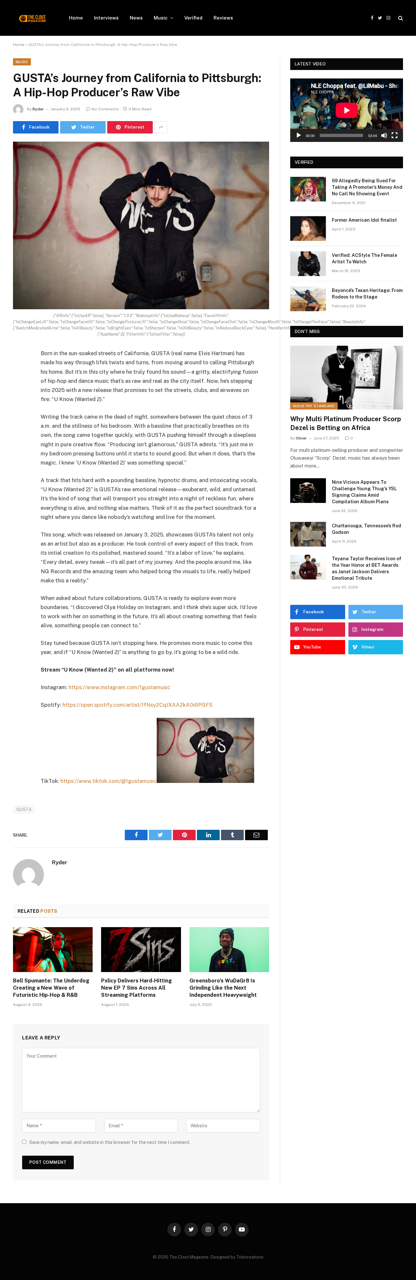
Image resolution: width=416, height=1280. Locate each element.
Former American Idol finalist (364, 220)
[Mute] (384, 135)
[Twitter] (19, 387)
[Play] (298, 135)
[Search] (400, 18)
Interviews (106, 18)
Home (76, 18)
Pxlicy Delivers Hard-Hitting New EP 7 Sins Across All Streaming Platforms (136, 988)
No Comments (105, 109)
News (136, 18)
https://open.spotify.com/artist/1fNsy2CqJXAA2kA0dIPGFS (137, 705)
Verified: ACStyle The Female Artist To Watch (364, 258)
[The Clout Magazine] (32, 18)
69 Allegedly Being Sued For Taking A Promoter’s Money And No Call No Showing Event (367, 187)
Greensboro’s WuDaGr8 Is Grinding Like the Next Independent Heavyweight (223, 988)
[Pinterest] (19, 420)
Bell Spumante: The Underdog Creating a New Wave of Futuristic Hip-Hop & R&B (51, 988)
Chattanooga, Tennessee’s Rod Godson (366, 529)
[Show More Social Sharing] (160, 127)
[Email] (19, 436)
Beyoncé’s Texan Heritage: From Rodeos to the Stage (367, 293)
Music (161, 18)
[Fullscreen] (394, 135)
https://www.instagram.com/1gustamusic (119, 687)
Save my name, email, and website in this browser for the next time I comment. (109, 1142)
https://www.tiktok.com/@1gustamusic (108, 781)
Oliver (301, 438)
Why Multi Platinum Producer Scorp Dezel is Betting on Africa (345, 423)
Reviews (223, 18)
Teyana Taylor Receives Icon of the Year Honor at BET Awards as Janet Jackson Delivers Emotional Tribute (366, 568)
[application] (346, 110)
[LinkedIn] (19, 403)
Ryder (38, 109)
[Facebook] (19, 370)
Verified (193, 18)
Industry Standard (314, 406)
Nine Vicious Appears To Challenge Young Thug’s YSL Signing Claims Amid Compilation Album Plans (364, 492)
